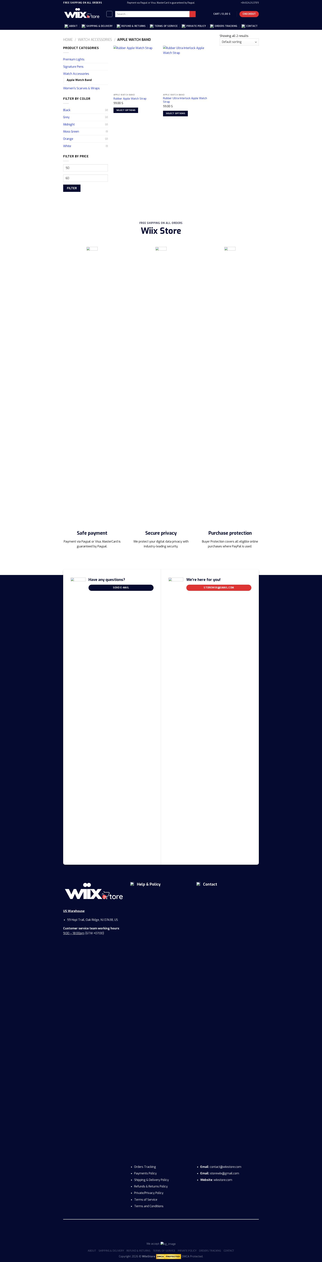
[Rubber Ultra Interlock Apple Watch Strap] (186, 69)
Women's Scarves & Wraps (81, 88)
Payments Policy (145, 1173)
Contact (252, 26)
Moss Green (71, 131)
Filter (72, 188)
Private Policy (196, 26)
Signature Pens (73, 67)
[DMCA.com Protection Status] (168, 1256)
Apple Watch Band (79, 80)
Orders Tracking (226, 26)
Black (66, 110)
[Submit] (193, 14)
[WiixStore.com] (81, 14)
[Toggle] (106, 59)
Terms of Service (166, 26)
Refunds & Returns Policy (151, 1186)
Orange (68, 139)
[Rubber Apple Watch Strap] (136, 69)
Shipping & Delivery (99, 26)
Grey (66, 117)
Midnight (69, 124)
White (67, 146)
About (73, 26)
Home (68, 39)
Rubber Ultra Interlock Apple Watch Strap (185, 100)
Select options (125, 110)
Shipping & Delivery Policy (151, 1180)
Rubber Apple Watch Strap (129, 98)
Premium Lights (73, 59)
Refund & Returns (133, 26)
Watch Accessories (95, 39)
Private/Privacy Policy (148, 1193)
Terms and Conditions (148, 1206)
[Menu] (109, 14)
